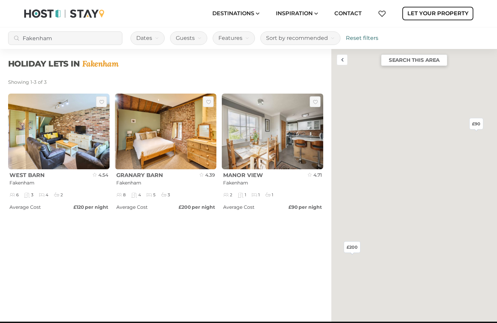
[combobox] (65, 38)
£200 (352, 247)
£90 (476, 123)
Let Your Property (438, 13)
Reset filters (362, 38)
